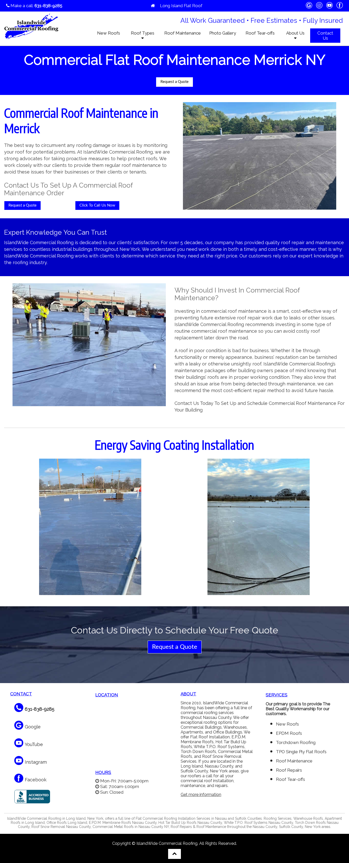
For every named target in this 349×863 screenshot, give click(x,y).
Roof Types (142, 33)
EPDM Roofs (289, 733)
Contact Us (325, 35)
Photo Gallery (222, 33)
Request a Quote (174, 82)
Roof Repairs (289, 770)
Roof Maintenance (182, 33)
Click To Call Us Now (97, 205)
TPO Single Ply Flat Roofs (301, 751)
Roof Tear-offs (260, 33)
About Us (295, 33)
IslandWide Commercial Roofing (166, 843)
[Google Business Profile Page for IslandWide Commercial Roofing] (309, 6)
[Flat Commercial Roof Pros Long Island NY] (153, 5)
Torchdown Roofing (296, 742)
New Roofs (108, 33)
